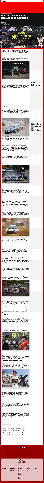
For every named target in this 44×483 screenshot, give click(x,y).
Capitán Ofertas (4, 470)
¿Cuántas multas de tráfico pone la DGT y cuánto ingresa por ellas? (37, 130)
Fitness (27, 470)
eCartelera (11, 471)
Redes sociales (36, 471)
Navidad (19, 475)
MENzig (27, 469)
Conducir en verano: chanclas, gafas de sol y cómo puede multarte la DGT (37, 124)
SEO (35, 470)
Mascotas (19, 474)
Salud (19, 473)
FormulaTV (11, 469)
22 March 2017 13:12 (3, 23)
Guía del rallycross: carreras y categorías (37, 85)
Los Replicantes (4, 469)
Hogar (19, 478)
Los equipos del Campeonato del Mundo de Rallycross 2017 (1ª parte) (13, 428)
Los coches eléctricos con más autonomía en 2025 (37, 126)
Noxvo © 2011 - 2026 (22, 464)
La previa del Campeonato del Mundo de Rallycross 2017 (11, 426)
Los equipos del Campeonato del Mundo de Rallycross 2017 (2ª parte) (13, 430)
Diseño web (36, 469)
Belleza (19, 471)
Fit (18, 477)
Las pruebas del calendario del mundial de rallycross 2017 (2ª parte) (13, 434)
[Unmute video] (16, 70)
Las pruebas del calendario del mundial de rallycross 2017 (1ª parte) (13, 432)
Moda (19, 470)
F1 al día (28, 473)
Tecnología (28, 471)
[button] (2, 1)
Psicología (19, 476)
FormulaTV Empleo (12, 470)
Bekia (19, 469)
